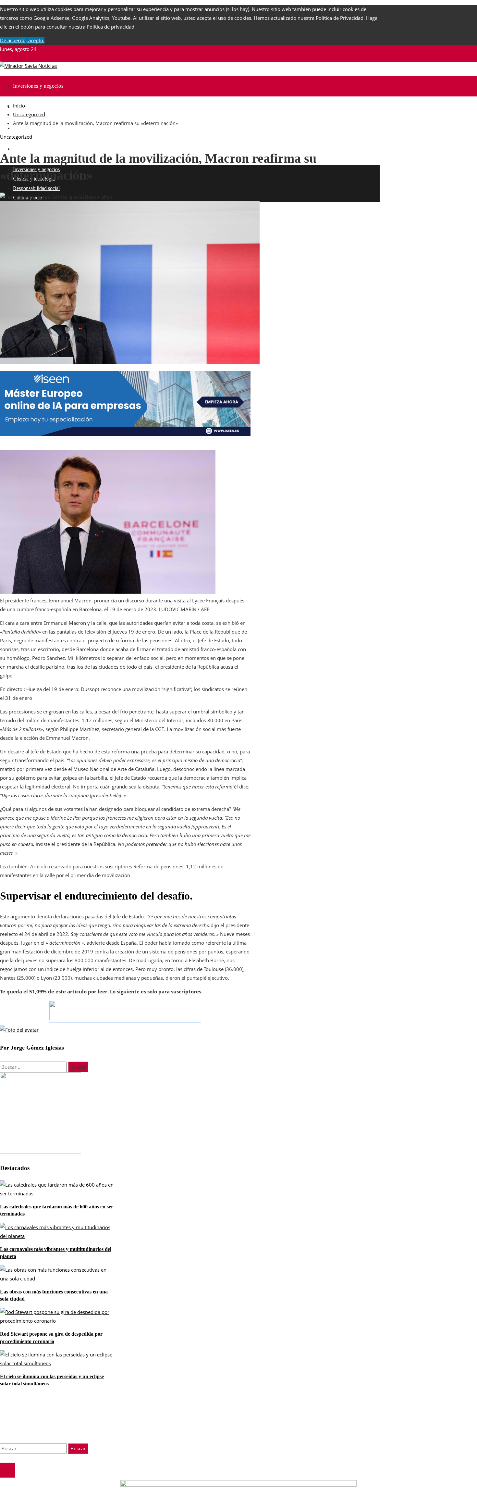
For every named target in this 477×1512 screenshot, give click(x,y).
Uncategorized (16, 136)
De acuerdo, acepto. (22, 40)
